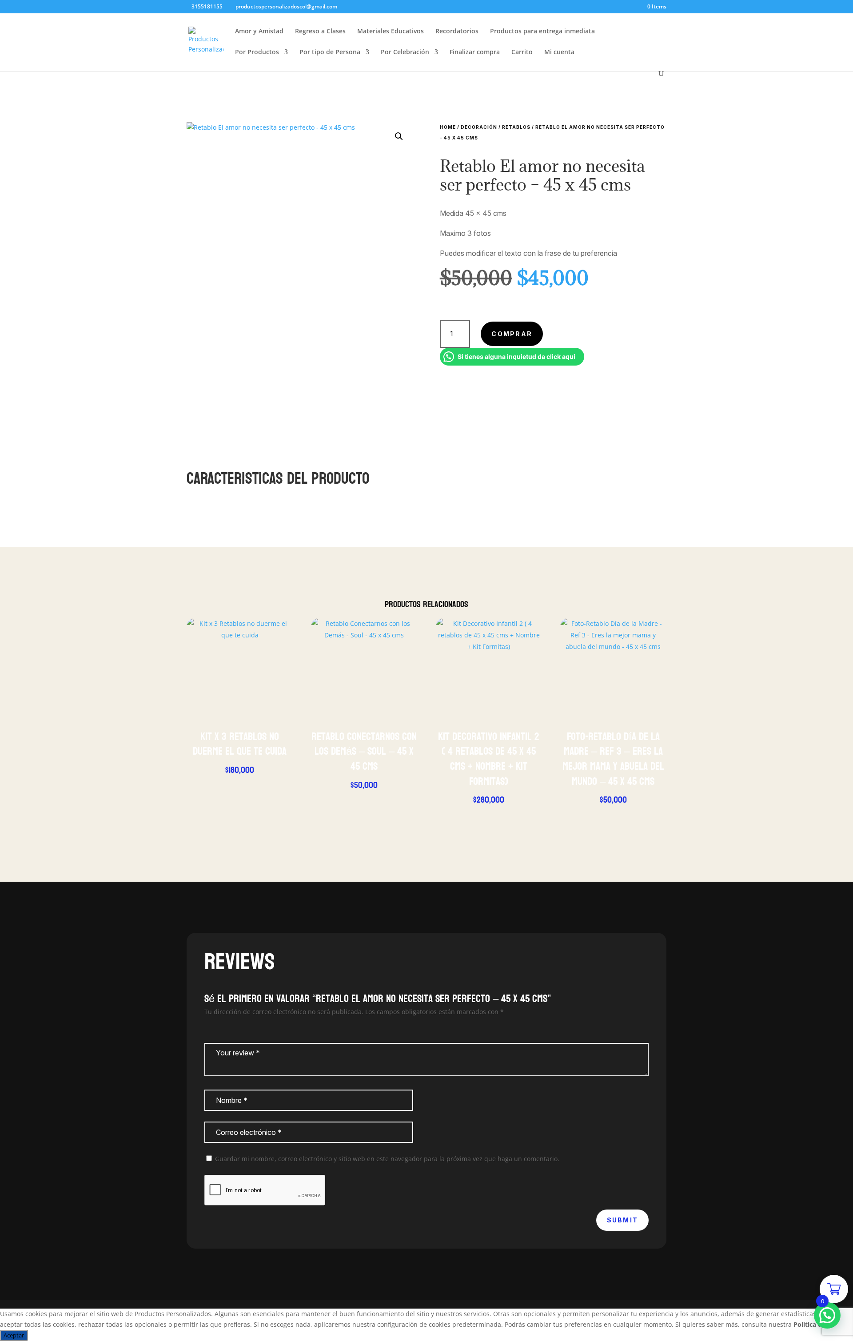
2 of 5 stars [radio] (215, 1031)
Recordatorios (456, 31)
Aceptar (14, 1335)
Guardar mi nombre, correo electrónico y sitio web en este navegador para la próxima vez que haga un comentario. (387, 1158)
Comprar (511, 334)
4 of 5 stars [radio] (231, 1031)
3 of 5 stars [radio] (223, 1031)
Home (448, 127)
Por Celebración (405, 52)
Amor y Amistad (259, 31)
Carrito (522, 52)
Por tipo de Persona (329, 52)
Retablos (516, 127)
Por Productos (257, 52)
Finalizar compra (475, 52)
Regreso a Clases (320, 31)
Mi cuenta (559, 52)
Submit (622, 1220)
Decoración (479, 127)
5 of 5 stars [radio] (239, 1031)
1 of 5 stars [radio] (207, 1031)
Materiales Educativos (390, 31)
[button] (399, 136)
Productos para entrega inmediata (542, 31)
